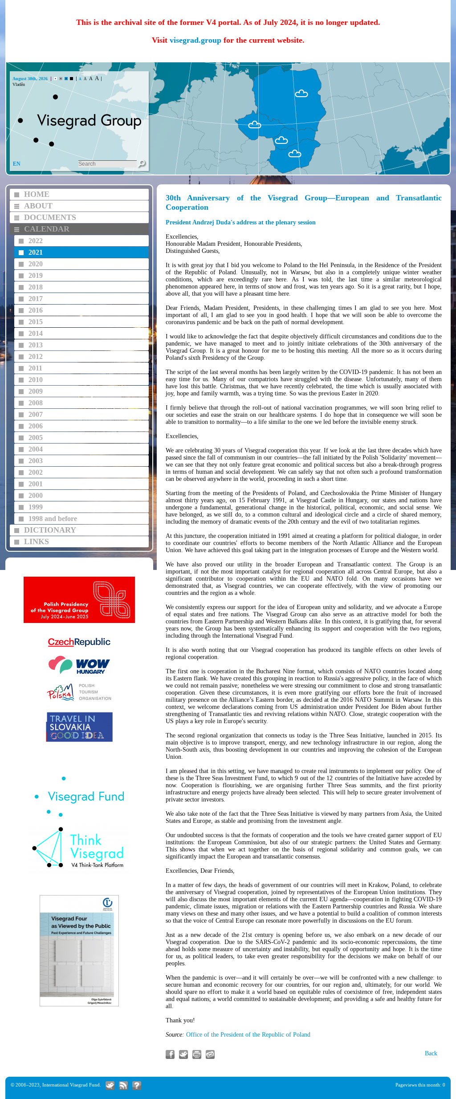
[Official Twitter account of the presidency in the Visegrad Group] (110, 1085)
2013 (35, 345)
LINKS (36, 541)
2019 (35, 275)
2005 (35, 437)
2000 (35, 495)
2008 (35, 403)
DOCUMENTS (50, 217)
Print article (196, 1054)
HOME (36, 194)
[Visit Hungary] (79, 674)
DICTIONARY (50, 529)
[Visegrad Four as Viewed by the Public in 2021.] (79, 1005)
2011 (35, 368)
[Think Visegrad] (79, 873)
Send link (210, 1054)
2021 (35, 252)
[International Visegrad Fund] (79, 815)
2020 (35, 264)
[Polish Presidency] (79, 622)
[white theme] (55, 78)
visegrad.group (195, 40)
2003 (35, 460)
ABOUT (38, 205)
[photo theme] (66, 78)
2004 (35, 449)
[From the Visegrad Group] (123, 1085)
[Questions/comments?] (136, 1085)
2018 (35, 287)
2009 (35, 391)
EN (16, 164)
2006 (35, 426)
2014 (35, 333)
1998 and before (52, 518)
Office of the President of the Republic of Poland (248, 1034)
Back (431, 1053)
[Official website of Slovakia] (79, 740)
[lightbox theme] (71, 78)
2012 (35, 356)
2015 (35, 322)
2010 (35, 379)
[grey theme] (60, 78)
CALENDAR (46, 228)
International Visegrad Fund (71, 1084)
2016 (35, 310)
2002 (35, 472)
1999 (35, 507)
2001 (35, 484)
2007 (35, 414)
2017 (35, 298)
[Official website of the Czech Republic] (79, 647)
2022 (35, 240)
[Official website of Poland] (79, 701)
